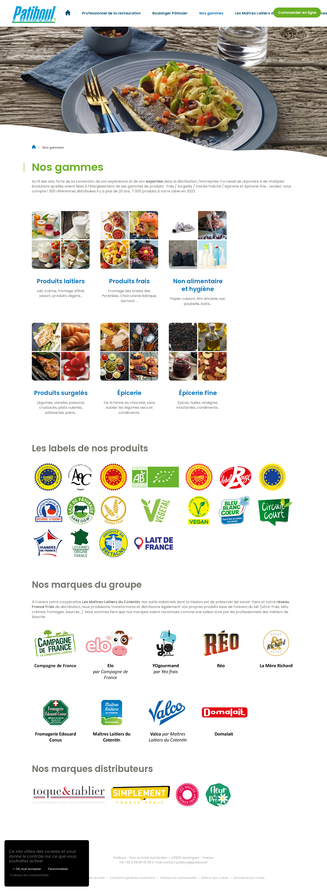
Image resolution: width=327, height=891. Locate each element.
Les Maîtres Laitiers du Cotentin (264, 13)
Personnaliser (58, 869)
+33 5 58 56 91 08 (138, 862)
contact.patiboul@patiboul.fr (185, 862)
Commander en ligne (297, 12)
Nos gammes (211, 13)
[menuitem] (68, 13)
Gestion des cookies (214, 878)
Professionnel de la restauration (111, 13)
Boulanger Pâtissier (170, 13)
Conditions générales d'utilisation (132, 878)
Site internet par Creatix (248, 878)
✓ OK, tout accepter (27, 869)
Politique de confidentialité (178, 878)
